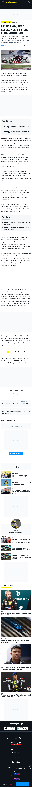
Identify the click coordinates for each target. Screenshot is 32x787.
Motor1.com (16, 747)
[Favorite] (24, 46)
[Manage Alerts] (18, 394)
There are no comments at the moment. (16, 425)
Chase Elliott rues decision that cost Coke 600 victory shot (17, 223)
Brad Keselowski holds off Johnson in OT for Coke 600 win (16, 127)
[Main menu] (3, 2)
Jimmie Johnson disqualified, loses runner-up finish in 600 (16, 132)
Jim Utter (3, 45)
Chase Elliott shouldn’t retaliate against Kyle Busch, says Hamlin (16, 228)
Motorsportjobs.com (16, 749)
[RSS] (24, 737)
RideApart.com (16, 757)
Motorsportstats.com (16, 755)
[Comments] (28, 46)
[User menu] (28, 2)
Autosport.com (16, 752)
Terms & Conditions (7, 782)
